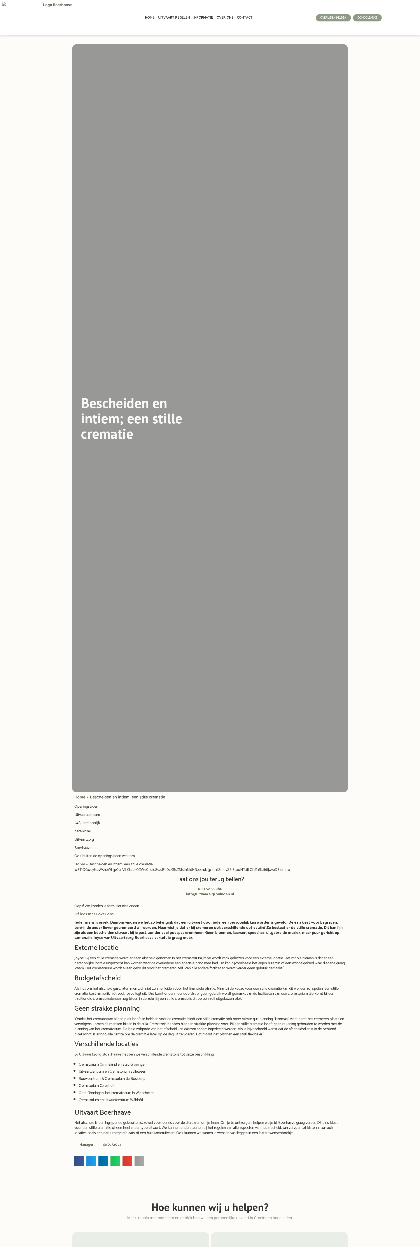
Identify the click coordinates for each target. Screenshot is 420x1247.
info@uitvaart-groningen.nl (210, 894)
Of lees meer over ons (94, 914)
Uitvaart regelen (174, 18)
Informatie (203, 18)
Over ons (225, 18)
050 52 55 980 (210, 889)
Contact (244, 18)
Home (149, 18)
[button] (79, 1161)
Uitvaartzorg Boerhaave (100, 1054)
